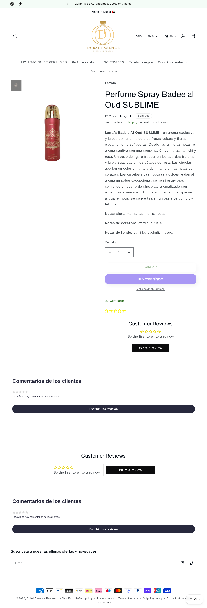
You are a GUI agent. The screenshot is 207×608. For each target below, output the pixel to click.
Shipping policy (152, 598)
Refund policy (84, 598)
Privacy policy (105, 598)
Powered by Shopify (58, 598)
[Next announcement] (139, 4)
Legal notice (105, 602)
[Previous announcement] (67, 4)
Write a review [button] (150, 348)
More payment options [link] (150, 289)
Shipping (132, 122)
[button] (15, 36)
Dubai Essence (36, 598)
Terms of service (128, 598)
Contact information (179, 598)
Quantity (110, 242)
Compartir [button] (117, 300)
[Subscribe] (82, 563)
